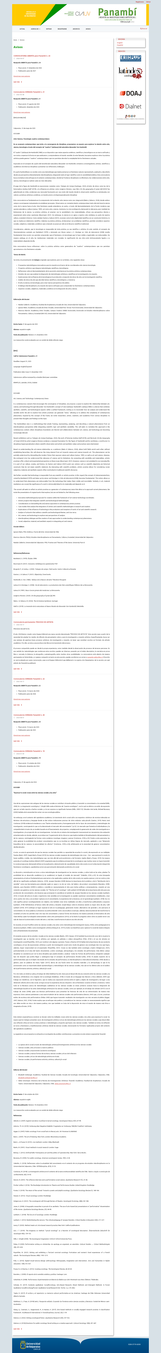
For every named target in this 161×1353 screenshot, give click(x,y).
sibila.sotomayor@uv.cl (63, 1083)
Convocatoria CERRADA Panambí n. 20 (29, 715)
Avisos (88, 29)
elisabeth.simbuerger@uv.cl (27, 1078)
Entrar (49, 29)
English (120, 43)
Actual (22, 29)
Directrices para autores (22, 76)
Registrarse (62, 29)
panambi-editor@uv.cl (95, 657)
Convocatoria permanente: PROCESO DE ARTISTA (33, 622)
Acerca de (35, 29)
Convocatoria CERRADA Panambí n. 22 (29, 679)
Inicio (15, 40)
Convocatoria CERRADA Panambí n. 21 (29, 92)
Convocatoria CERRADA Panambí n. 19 (29, 751)
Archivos (76, 29)
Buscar (144, 29)
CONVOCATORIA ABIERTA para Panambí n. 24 (32, 56)
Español (120, 45)
